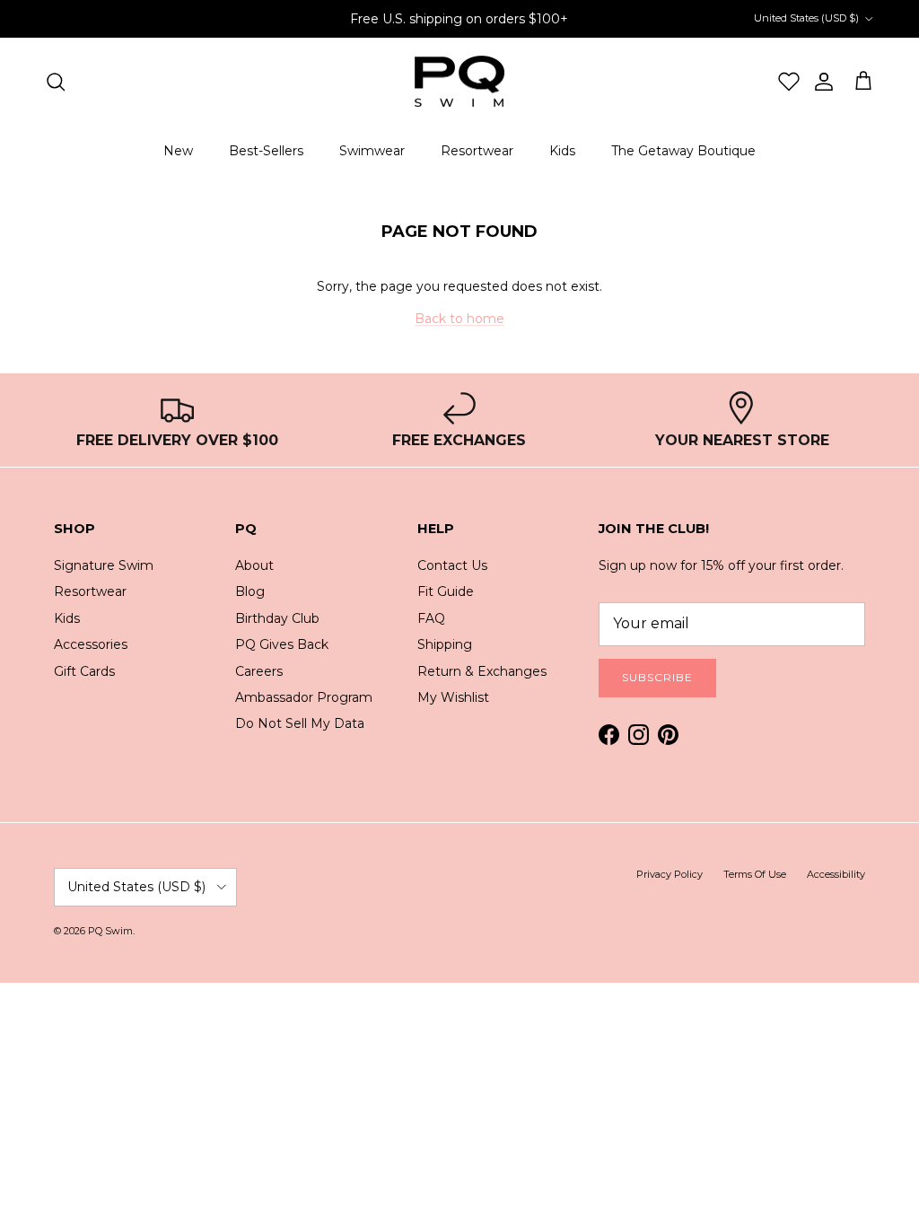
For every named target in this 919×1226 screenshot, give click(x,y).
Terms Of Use (754, 874)
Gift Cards (84, 671)
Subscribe (657, 677)
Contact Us (452, 565)
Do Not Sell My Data (299, 723)
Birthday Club (277, 618)
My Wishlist (453, 697)
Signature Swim (103, 565)
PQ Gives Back (281, 644)
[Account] (817, 81)
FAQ (431, 618)
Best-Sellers (266, 151)
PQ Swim (110, 930)
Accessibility (836, 874)
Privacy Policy (669, 874)
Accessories (90, 644)
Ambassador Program (303, 697)
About (254, 565)
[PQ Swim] (459, 82)
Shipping (444, 644)
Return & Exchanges (482, 671)
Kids (562, 151)
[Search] (55, 81)
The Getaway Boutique (683, 151)
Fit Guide (445, 591)
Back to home (459, 319)
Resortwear (477, 151)
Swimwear (372, 151)
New (178, 151)
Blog (250, 591)
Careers (259, 671)
